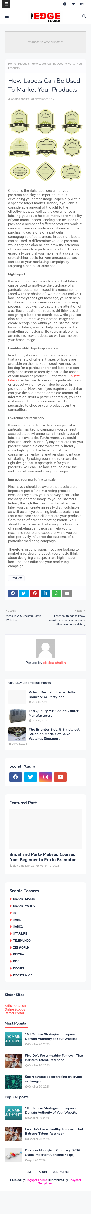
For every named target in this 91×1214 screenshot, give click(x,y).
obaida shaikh (20, 99)
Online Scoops (15, 1009)
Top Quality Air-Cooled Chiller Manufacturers (54, 713)
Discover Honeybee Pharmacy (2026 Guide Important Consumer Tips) (52, 1152)
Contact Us (61, 1172)
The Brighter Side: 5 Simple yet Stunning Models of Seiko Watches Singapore (54, 734)
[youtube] (60, 777)
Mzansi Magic (24, 898)
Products (24, 63)
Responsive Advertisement (45, 42)
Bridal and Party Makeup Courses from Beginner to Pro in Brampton (43, 857)
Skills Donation (15, 1006)
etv (16, 961)
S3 (15, 912)
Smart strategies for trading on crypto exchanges (53, 1079)
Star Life (20, 933)
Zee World (21, 947)
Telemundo (22, 940)
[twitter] (73, 4)
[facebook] (65, 4)
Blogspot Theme (36, 1180)
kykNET (18, 968)
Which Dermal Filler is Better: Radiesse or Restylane (53, 694)
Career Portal (14, 1013)
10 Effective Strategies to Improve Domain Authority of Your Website (51, 1036)
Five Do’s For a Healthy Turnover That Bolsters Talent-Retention (54, 1058)
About (43, 1172)
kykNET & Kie (22, 975)
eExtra (18, 954)
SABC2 (18, 926)
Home (12, 63)
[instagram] (81, 4)
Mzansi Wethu (24, 905)
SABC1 (18, 919)
